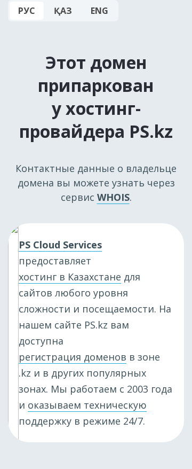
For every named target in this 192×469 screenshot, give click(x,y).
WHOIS (113, 197)
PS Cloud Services (60, 244)
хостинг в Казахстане (70, 276)
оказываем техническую (87, 404)
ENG (99, 11)
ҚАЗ (63, 11)
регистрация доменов (72, 356)
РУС (26, 11)
